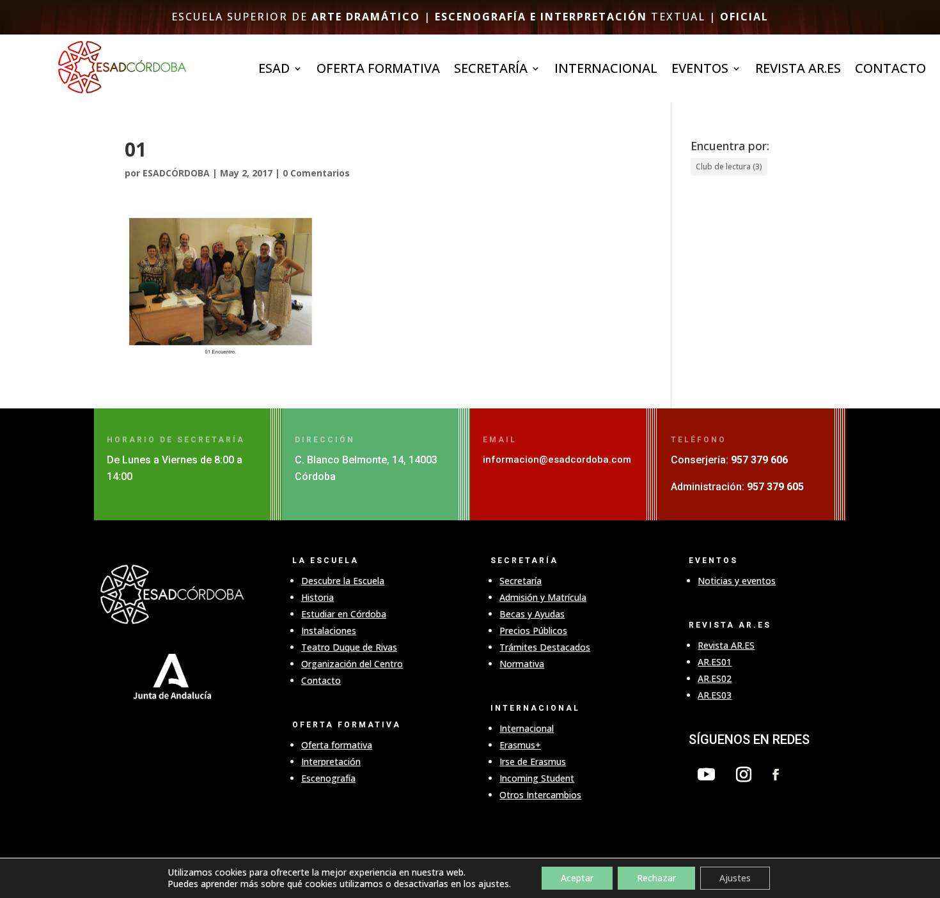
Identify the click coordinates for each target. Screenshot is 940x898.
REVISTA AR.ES (798, 70)
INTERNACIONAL (605, 70)
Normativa (521, 664)
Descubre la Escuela (342, 581)
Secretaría (520, 581)
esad (274, 70)
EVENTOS (699, 70)
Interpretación (331, 761)
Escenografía (328, 778)
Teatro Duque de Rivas (349, 647)
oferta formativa (378, 70)
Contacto (890, 70)
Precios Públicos (533, 630)
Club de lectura (729, 166)
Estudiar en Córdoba (343, 614)
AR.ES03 (715, 695)
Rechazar (656, 878)
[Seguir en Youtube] (706, 774)
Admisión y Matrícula (542, 597)
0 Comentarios (316, 173)
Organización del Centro (352, 664)
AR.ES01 (715, 662)
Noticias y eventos (737, 581)
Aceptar (577, 878)
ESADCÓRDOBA (176, 173)
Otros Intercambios (540, 795)
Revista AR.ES (726, 645)
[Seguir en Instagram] (743, 774)
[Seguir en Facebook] (775, 774)
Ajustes (735, 878)
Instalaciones (328, 630)
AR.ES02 (715, 678)
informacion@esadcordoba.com (557, 459)
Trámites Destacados (544, 647)
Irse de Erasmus (532, 761)
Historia (317, 597)
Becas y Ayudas (532, 614)
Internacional (526, 728)
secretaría (491, 70)
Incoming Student (536, 778)
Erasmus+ (520, 745)
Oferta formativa (336, 745)
